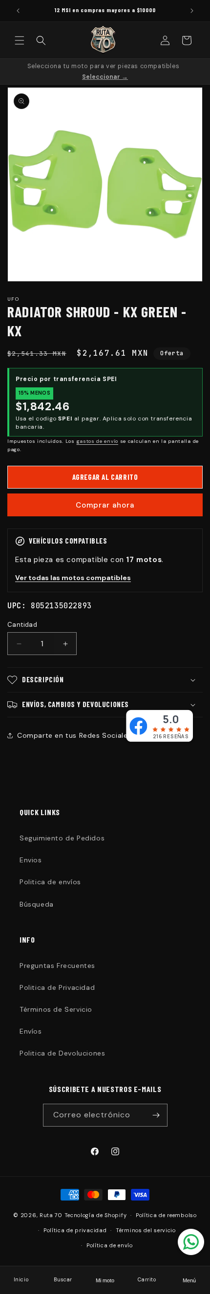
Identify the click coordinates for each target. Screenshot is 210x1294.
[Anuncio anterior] (18, 10)
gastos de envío (98, 441)
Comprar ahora (105, 505)
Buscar (63, 1279)
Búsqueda (37, 904)
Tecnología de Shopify (95, 1215)
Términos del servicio (146, 1230)
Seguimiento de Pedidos (62, 838)
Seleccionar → (105, 77)
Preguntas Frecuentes (57, 965)
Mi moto (105, 1280)
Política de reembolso (166, 1215)
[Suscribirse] (156, 1115)
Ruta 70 (51, 1215)
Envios (31, 860)
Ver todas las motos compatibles (73, 577)
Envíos (31, 1031)
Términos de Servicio (56, 1009)
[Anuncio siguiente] (192, 10)
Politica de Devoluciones (62, 1053)
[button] (19, 40)
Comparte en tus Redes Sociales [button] (74, 735)
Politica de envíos (50, 881)
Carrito (147, 1279)
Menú (189, 1280)
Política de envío (109, 1245)
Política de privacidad (74, 1230)
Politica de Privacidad (57, 987)
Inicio (21, 1279)
